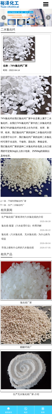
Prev (3, 17)
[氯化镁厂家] (26, 280)
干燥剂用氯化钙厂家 (17, 201)
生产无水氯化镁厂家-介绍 (26, 394)
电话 (25, 412)
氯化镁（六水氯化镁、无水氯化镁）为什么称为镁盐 (25, 236)
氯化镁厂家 (26, 302)
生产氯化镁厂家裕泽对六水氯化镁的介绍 (22, 217)
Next (48, 17)
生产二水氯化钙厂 (16, 205)
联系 (43, 412)
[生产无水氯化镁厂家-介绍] (26, 370)
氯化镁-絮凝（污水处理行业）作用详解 (21, 225)
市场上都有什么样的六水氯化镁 (17, 247)
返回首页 (8, 412)
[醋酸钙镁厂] (26, 325)
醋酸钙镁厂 (26, 347)
